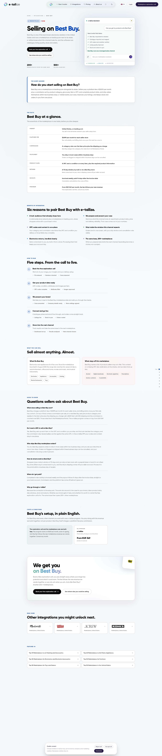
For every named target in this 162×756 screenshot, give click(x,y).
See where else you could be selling (40, 55)
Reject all (99, 746)
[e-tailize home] (12, 4)
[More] (105, 4)
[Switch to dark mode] (112, 4)
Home (29, 15)
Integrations (38, 15)
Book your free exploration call (39, 49)
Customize (99, 750)
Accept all (108, 746)
